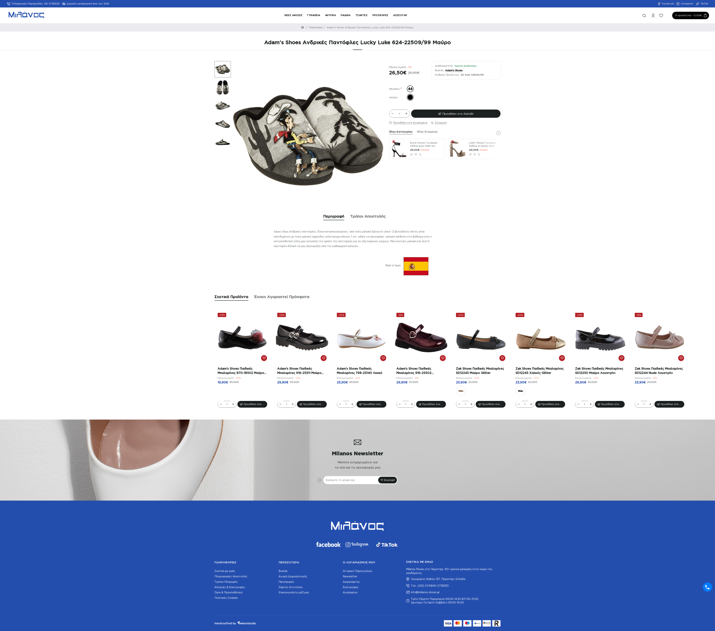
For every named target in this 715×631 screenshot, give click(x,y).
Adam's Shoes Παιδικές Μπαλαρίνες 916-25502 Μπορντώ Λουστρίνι (413, 371)
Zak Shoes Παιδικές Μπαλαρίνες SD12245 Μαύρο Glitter (480, 370)
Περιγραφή (333, 216)
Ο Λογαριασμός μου (359, 562)
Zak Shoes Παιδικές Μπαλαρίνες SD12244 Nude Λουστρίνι (659, 370)
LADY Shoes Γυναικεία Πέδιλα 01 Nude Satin (482, 144)
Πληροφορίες (225, 562)
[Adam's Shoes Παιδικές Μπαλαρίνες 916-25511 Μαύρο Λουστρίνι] (302, 337)
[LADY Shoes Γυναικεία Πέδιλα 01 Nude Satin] (458, 148)
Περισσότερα (289, 562)
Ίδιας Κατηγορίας (401, 131)
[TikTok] (387, 545)
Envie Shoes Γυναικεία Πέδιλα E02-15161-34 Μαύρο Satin (423, 144)
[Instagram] (357, 545)
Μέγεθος (394, 89)
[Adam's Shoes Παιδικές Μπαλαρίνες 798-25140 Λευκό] (361, 337)
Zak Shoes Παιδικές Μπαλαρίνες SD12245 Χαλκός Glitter (540, 370)
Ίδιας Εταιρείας (427, 131)
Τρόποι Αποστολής (368, 216)
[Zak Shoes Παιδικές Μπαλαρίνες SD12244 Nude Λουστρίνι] (659, 337)
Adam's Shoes (454, 70)
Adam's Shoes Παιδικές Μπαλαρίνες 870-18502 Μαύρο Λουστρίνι (241, 371)
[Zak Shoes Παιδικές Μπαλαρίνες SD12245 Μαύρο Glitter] (481, 337)
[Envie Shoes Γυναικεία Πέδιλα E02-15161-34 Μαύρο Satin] (399, 148)
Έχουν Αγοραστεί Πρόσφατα (281, 297)
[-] (392, 114)
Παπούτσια (315, 27)
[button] (220, 63)
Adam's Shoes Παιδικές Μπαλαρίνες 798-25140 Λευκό (359, 370)
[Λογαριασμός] (653, 15)
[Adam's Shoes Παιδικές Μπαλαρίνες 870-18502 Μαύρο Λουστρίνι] (242, 337)
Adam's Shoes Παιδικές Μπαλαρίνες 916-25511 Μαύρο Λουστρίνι (299, 371)
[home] (303, 27)
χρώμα (393, 97)
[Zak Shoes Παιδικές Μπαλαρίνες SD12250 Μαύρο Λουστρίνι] (600, 337)
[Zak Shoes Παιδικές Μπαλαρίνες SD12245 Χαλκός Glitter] (461, 390)
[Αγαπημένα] (661, 15)
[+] (406, 114)
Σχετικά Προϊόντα (231, 297)
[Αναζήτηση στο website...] (644, 15)
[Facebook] (328, 545)
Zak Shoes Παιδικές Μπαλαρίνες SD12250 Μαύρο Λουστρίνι (599, 370)
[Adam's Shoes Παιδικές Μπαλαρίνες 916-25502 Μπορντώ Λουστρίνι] (421, 337)
